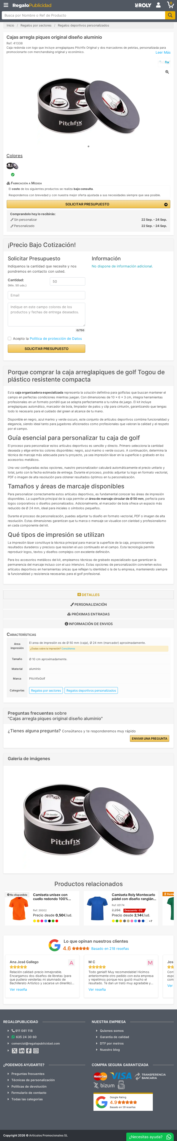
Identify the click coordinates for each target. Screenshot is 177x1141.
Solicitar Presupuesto (87, 204)
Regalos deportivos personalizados (91, 690)
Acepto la (47, 338)
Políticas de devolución (29, 1086)
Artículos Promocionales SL (48, 1135)
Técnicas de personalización (33, 1080)
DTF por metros (112, 1043)
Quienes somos (112, 1030)
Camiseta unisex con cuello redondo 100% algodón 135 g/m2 (50, 899)
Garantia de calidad (114, 1037)
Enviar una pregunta (149, 738)
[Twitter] (14, 1050)
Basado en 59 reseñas (123, 1107)
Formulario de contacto (28, 1092)
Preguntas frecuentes (27, 1074)
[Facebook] (29, 1050)
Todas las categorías (27, 1099)
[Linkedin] (22, 1050)
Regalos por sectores (46, 690)
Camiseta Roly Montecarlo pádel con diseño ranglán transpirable (133, 899)
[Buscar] (170, 15)
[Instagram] (36, 1050)
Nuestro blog (110, 1049)
